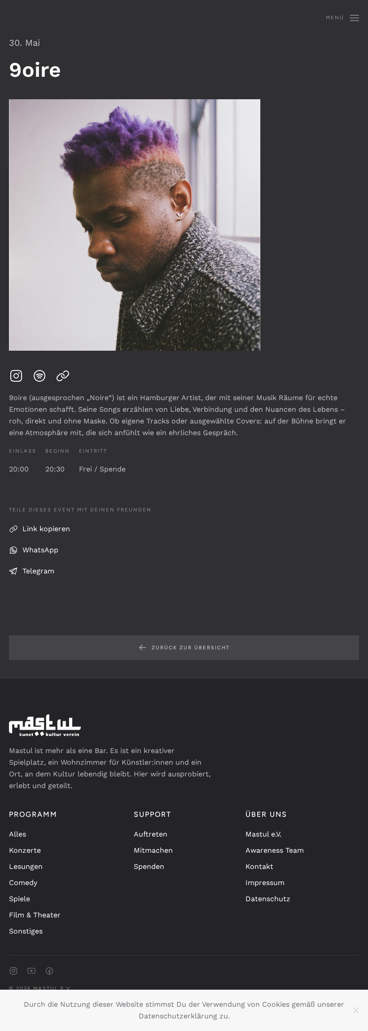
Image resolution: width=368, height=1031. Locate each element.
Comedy (23, 882)
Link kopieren (46, 528)
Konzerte (25, 850)
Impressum (265, 882)
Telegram (38, 571)
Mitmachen (153, 850)
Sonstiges (26, 931)
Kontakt (259, 866)
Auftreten (150, 834)
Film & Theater (35, 915)
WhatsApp (40, 550)
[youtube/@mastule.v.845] (31, 970)
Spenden (149, 866)
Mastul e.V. (263, 834)
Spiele (19, 898)
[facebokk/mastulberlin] (49, 970)
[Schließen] (356, 1010)
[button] (342, 18)
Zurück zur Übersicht (191, 648)
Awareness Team (274, 850)
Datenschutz (267, 898)
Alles (17, 834)
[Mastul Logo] (45, 724)
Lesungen (26, 866)
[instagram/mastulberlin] (13, 970)
